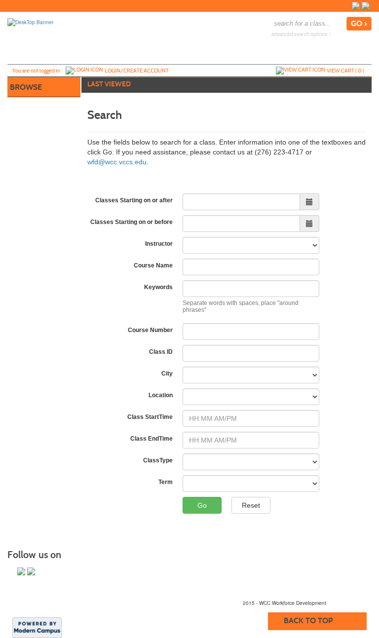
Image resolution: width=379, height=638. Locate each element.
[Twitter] (366, 6)
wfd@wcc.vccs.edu (117, 162)
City (167, 373)
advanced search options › (301, 34)
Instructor (159, 243)
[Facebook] (356, 6)
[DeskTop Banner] (30, 21)
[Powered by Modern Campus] (37, 627)
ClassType (158, 460)
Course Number (150, 330)
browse (26, 87)
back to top (308, 620)
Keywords (158, 287)
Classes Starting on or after (134, 200)
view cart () (345, 70)
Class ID (161, 351)
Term (165, 482)
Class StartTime (150, 416)
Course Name (153, 265)
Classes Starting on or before (131, 222)
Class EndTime (151, 438)
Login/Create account (137, 70)
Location (161, 395)
